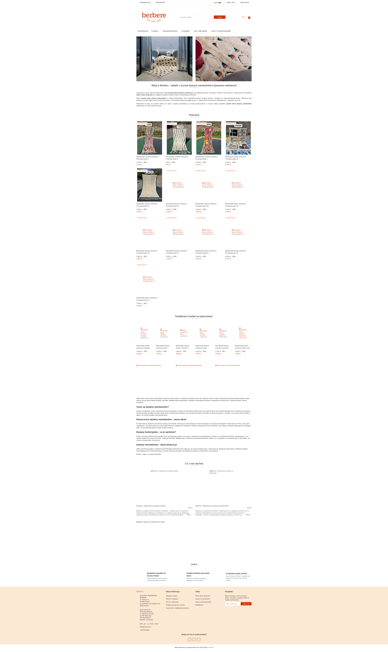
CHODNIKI (186, 31)
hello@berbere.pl (145, 627)
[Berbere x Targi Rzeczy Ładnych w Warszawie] (224, 487)
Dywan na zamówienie (203, 599)
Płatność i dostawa (172, 599)
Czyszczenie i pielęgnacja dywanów (177, 608)
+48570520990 (145, 630)
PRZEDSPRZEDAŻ (170, 31)
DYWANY (155, 31)
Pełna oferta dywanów (203, 596)
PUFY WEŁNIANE (201, 31)
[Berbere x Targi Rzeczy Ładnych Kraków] (164, 487)
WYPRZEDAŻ (143, 31)
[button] (173, 591)
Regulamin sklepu (171, 596)
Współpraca (199, 605)
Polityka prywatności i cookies (175, 605)
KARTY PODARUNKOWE (221, 31)
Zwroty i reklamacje (172, 602)
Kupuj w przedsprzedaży (203, 602)
